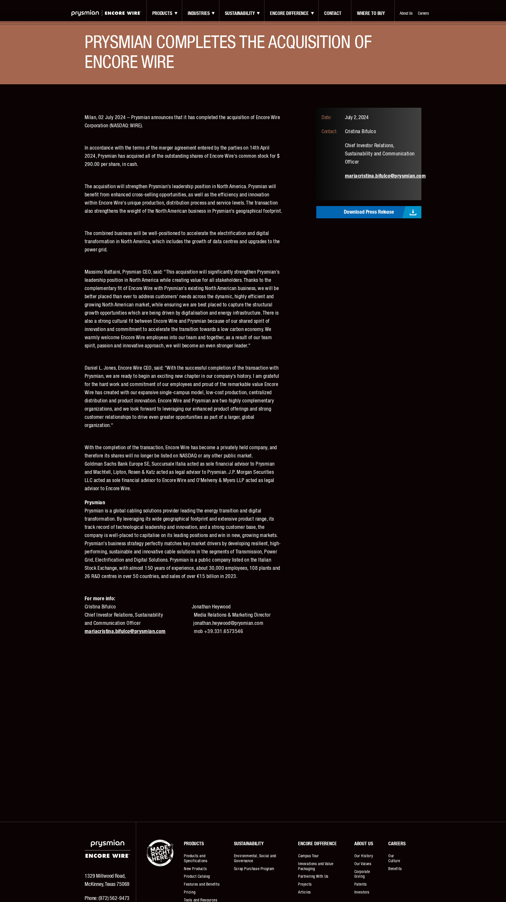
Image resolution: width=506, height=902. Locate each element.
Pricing (189, 892)
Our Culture (394, 858)
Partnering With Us (313, 876)
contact (332, 13)
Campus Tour (308, 856)
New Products (195, 869)
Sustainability (239, 13)
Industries (199, 13)
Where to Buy (371, 13)
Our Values (363, 864)
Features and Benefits (202, 884)
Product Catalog (197, 876)
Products (162, 13)
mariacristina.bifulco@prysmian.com (385, 176)
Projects (305, 884)
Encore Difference (289, 13)
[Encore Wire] (106, 13)
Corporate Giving (362, 874)
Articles (304, 892)
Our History (363, 856)
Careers (423, 13)
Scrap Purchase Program (254, 869)
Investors (362, 892)
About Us (406, 13)
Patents (360, 884)
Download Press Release (369, 212)
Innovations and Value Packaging (316, 866)
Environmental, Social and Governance (255, 858)
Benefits (395, 869)
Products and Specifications (195, 858)
